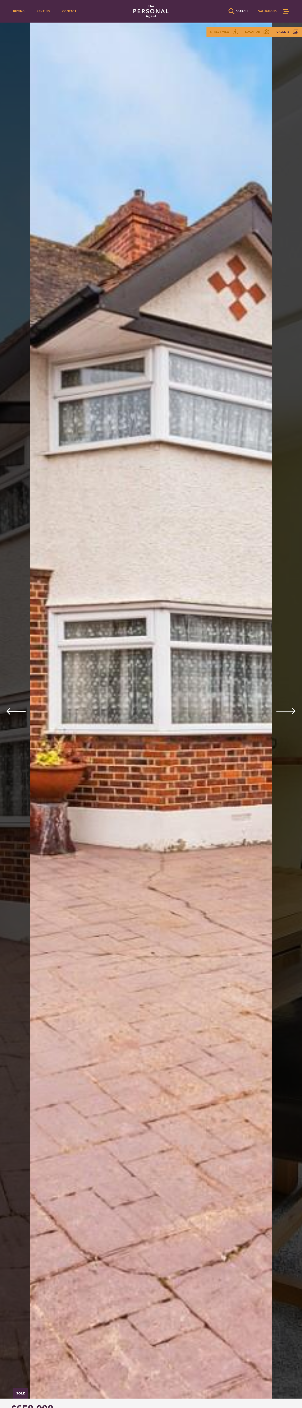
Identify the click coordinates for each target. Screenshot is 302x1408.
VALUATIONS (267, 11)
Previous (16, 711)
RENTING (43, 11)
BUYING (18, 11)
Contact (69, 11)
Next (286, 711)
